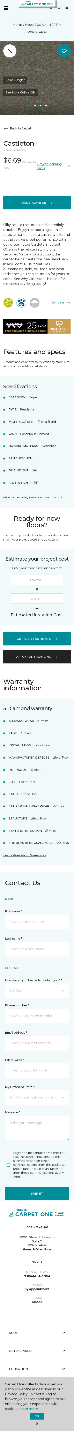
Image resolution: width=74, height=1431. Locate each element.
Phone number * (17, 1005)
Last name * (13, 938)
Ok (37, 1416)
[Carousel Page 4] (46, 106)
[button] (51, 8)
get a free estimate (34, 639)
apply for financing (33, 657)
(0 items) (66, 8)
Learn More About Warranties (24, 855)
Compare (57, 302)
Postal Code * (14, 1059)
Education (18, 1369)
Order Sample (33, 203)
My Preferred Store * (19, 1087)
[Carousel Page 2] (35, 106)
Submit (37, 1193)
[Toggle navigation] (6, 8)
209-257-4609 (37, 32)
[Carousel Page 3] (40, 106)
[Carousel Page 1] (29, 105)
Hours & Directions (37, 1249)
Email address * (16, 1032)
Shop (13, 1333)
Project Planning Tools (49, 166)
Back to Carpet (20, 128)
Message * (12, 1112)
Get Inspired (20, 1351)
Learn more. (28, 1409)
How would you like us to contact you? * (33, 980)
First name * (13, 911)
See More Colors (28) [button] (20, 92)
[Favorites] (59, 8)
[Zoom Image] (9, 50)
